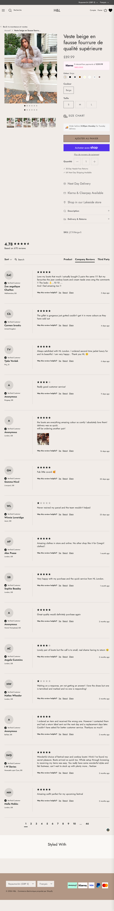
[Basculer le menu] (3, 10)
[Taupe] (99, 77)
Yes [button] (60, 292)
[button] (43, 439)
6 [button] (36, 105)
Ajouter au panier (86, 138)
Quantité (68, 161)
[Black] (70, 77)
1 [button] (24, 105)
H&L (15, 891)
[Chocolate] (79, 77)
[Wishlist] (110, 10)
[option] (30, 68)
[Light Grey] (94, 77)
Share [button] (71, 292)
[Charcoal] (74, 77)
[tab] (68, 260)
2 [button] (27, 105)
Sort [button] (7, 259)
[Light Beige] (89, 77)
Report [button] (65, 292)
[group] (20, 244)
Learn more (79, 67)
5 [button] (34, 105)
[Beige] (65, 77)
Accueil (7, 30)
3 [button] (29, 105)
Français (103, 2)
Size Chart (77, 116)
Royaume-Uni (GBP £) (87, 2)
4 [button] (32, 105)
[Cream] (84, 77)
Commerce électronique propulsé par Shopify (35, 891)
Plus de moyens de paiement (86, 154)
